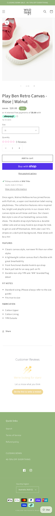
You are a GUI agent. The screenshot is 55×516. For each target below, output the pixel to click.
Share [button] (8, 331)
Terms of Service (13, 435)
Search (9, 428)
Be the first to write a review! (27, 391)
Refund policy (12, 441)
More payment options (27, 173)
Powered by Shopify (33, 510)
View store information (16, 189)
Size (4, 124)
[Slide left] (21, 86)
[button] (3, 11)
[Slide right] (34, 86)
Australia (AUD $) (26, 489)
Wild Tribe (23, 510)
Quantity (6, 137)
